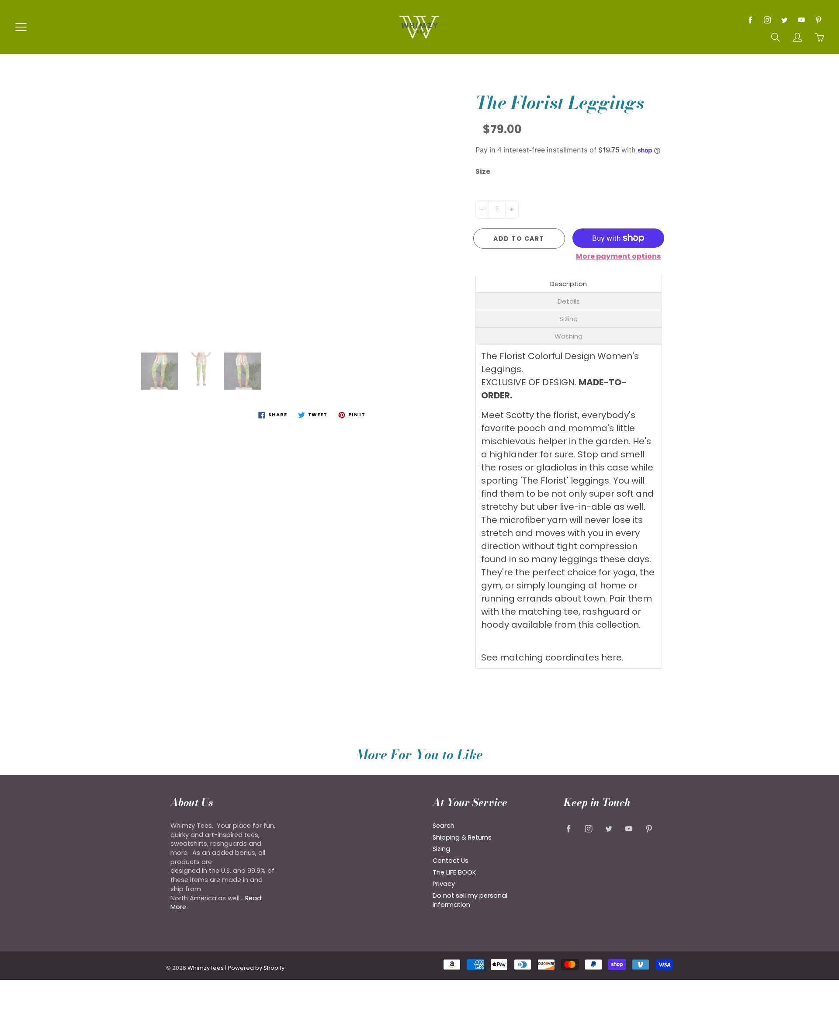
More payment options (618, 256)
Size (482, 171)
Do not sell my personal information (470, 900)
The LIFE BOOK (454, 872)
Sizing (441, 848)
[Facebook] (750, 20)
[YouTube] (801, 20)
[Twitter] (784, 20)
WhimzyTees (205, 968)
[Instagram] (767, 20)
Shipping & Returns (462, 837)
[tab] (568, 284)
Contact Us (450, 860)
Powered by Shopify (256, 968)
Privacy (444, 883)
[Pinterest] (818, 20)
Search (443, 825)
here (611, 657)
